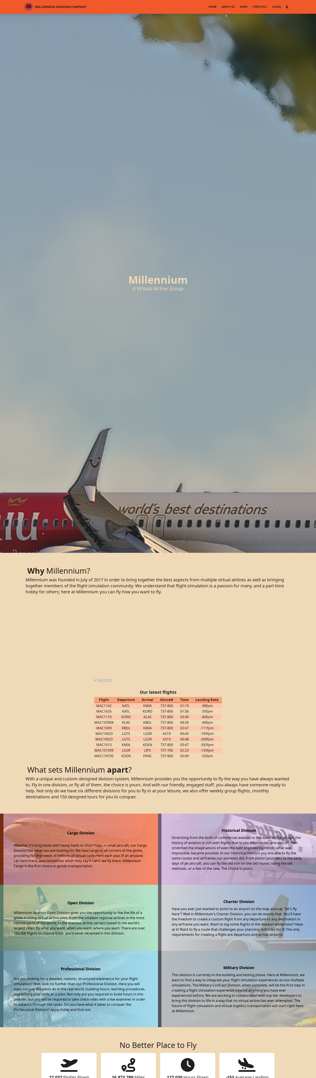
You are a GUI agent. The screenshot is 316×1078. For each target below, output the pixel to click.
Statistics (260, 7)
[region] (158, 643)
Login (276, 7)
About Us (228, 7)
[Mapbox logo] (102, 680)
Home (212, 7)
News (244, 7)
